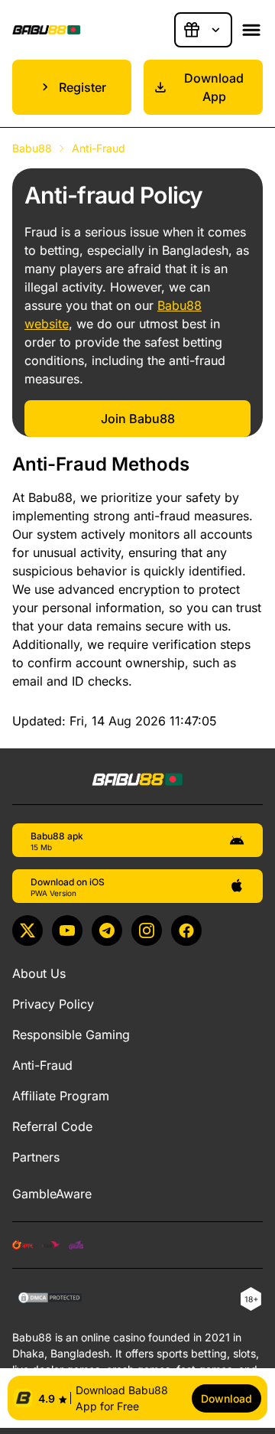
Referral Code (52, 1126)
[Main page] (46, 29)
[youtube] (67, 930)
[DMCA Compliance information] (50, 1299)
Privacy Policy (53, 1004)
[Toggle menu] (251, 29)
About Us (39, 973)
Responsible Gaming (71, 1034)
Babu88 (32, 148)
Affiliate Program (60, 1095)
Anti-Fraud (42, 1065)
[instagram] (146, 930)
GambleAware (52, 1193)
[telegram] (107, 930)
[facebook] (186, 930)
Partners (36, 1157)
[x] (27, 930)
